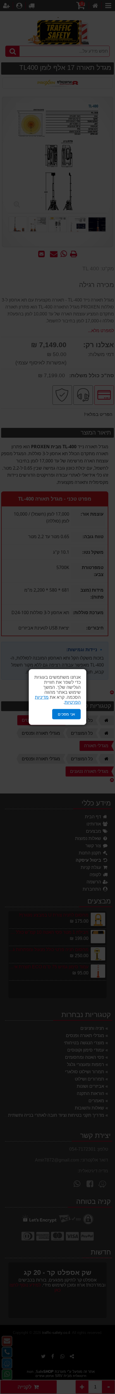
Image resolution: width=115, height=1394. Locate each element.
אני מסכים (66, 714)
